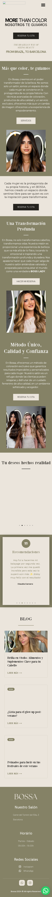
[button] (43, 5)
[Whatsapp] (22, 883)
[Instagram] (30, 883)
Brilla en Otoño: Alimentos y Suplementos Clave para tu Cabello (25, 661)
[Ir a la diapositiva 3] (24, 525)
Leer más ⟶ (14, 673)
